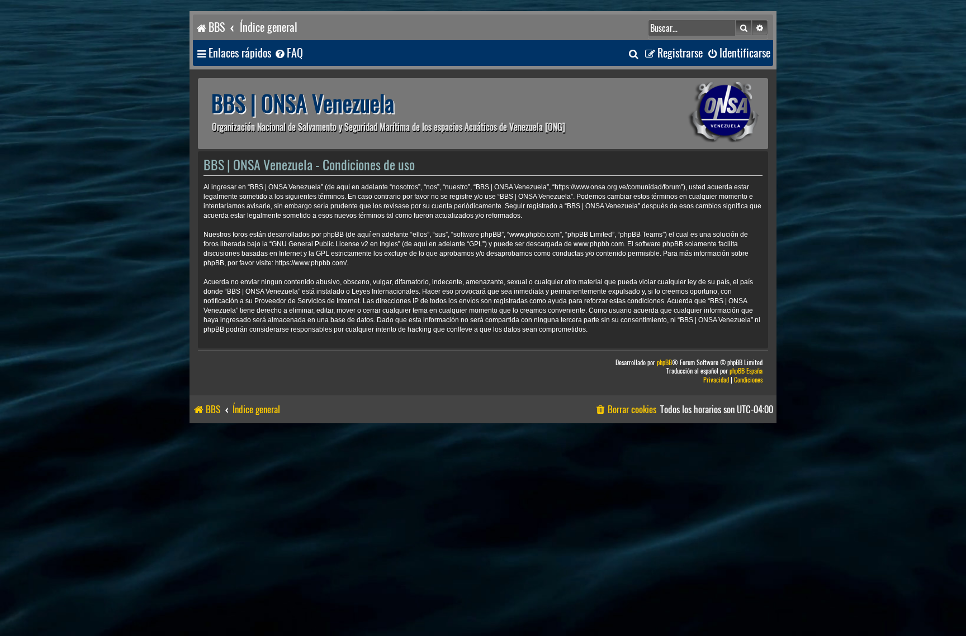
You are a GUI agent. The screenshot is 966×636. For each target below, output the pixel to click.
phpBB (664, 362)
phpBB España (746, 371)
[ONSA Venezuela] (698, 113)
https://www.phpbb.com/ (311, 263)
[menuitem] (288, 53)
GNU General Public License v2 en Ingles (335, 244)
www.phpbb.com (599, 244)
